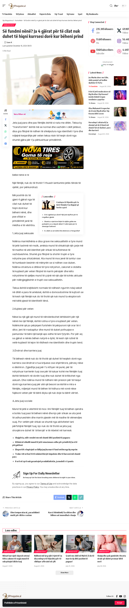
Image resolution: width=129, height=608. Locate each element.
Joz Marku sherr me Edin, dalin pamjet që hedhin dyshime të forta (99, 80)
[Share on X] (6, 125)
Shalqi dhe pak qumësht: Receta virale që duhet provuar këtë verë (111, 559)
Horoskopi (92, 134)
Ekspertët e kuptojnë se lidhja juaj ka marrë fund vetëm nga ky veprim (46, 449)
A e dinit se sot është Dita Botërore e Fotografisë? (62, 231)
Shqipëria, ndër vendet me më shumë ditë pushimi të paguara (42, 437)
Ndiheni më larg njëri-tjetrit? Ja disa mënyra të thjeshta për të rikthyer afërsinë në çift (48, 559)
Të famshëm (93, 86)
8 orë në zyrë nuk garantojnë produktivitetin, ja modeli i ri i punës (44, 461)
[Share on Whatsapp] (6, 131)
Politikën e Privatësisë (15, 602)
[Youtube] (101, 51)
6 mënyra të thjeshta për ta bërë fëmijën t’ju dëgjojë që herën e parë (67, 205)
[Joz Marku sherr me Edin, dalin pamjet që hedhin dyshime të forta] (120, 81)
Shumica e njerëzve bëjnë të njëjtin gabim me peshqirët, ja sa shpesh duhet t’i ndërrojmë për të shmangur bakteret (59, 223)
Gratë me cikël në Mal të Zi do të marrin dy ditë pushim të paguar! (80, 559)
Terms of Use (46, 483)
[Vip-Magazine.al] (17, 5)
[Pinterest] (101, 41)
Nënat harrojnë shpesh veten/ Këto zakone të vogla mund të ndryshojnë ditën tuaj (16, 559)
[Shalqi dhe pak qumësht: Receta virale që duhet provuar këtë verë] (111, 543)
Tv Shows (92, 103)
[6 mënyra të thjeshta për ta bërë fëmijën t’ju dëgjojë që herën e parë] (48, 205)
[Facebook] (101, 30)
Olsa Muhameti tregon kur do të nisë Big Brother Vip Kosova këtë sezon (99, 111)
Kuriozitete (9, 25)
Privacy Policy (33, 487)
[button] (120, 603)
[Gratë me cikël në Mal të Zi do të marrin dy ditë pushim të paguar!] (80, 543)
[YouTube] (121, 596)
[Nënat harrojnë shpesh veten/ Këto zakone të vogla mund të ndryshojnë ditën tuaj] (17, 543)
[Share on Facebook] (6, 119)
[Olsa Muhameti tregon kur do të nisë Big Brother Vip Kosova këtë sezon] (120, 111)
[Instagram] (124, 596)
